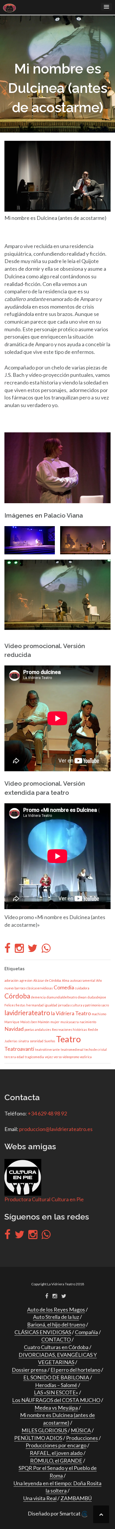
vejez (49, 1057)
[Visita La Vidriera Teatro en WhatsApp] (46, 950)
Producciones (82, 1438)
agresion (25, 980)
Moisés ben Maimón (35, 1022)
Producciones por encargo (56, 1445)
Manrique (11, 1022)
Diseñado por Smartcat (54, 1513)
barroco (19, 988)
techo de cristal (95, 1049)
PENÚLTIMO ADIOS (38, 1438)
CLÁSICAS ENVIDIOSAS (42, 1332)
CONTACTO (56, 1339)
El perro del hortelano (75, 1369)
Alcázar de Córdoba (47, 980)
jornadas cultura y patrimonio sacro (83, 1005)
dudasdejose (97, 997)
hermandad (35, 1005)
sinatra (23, 1041)
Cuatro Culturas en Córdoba (56, 1347)
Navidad (14, 1029)
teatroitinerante (47, 1049)
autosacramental (82, 980)
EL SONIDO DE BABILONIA (56, 1377)
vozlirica (86, 1057)
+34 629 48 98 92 (47, 1113)
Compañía (86, 1332)
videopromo (71, 1057)
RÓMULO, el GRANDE (56, 1460)
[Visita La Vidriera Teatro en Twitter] (32, 950)
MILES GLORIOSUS (44, 1430)
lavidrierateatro (27, 1013)
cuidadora (82, 988)
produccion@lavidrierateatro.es (56, 1129)
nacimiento (88, 1022)
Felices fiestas (14, 1005)
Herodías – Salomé (56, 1385)
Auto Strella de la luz (56, 1317)
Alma (65, 980)
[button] (29, 540)
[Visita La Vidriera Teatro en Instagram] (19, 950)
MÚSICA (81, 1430)
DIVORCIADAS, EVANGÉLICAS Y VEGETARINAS (58, 1358)
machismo (99, 1014)
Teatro (68, 1039)
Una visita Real (40, 1498)
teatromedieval (72, 1049)
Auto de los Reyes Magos (56, 1309)
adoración (11, 980)
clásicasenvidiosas (39, 988)
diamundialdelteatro (62, 997)
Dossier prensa (29, 1369)
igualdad (51, 1005)
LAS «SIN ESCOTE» (56, 1392)
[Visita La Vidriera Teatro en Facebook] (7, 950)
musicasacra (69, 1022)
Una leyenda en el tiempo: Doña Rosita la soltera (57, 1487)
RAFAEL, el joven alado (56, 1453)
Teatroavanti (19, 1049)
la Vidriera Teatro (71, 1013)
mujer (55, 1022)
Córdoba (17, 996)
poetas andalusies (37, 1029)
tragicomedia (34, 1057)
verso (58, 1057)
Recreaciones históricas (69, 1029)
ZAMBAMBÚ (76, 1498)
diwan (82, 997)
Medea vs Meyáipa (56, 1407)
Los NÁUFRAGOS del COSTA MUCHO (56, 1400)
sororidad (36, 1041)
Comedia (64, 987)
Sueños (49, 1041)
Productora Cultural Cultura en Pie (44, 1199)
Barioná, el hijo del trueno (56, 1324)
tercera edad (14, 1057)
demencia (38, 997)
